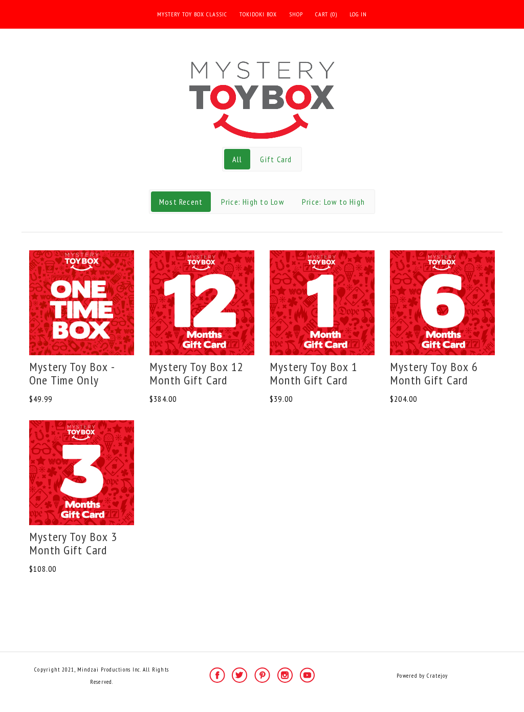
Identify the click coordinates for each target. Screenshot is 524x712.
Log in (358, 14)
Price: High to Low (252, 202)
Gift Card (276, 159)
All (237, 159)
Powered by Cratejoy (422, 675)
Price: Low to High (333, 202)
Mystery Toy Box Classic (192, 14)
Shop (296, 14)
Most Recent (181, 202)
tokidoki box (258, 14)
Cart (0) (326, 14)
